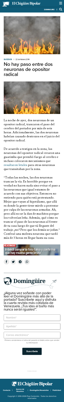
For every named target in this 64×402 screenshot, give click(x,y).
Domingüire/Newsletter (39, 390)
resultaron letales (15, 165)
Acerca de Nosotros (20, 390)
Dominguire (49, 9)
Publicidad (57, 390)
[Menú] (60, 3)
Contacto (6, 390)
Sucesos (8, 59)
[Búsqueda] (60, 9)
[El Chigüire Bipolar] (21, 4)
